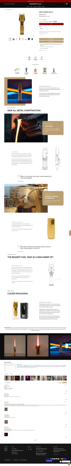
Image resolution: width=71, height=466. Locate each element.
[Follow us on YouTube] (31, 449)
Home (28, 6)
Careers (5, 450)
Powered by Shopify (23, 459)
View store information (44, 48)
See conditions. (44, 1)
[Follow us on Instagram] (28, 449)
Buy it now (51, 41)
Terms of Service (15, 453)
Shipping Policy (14, 452)
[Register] (65, 454)
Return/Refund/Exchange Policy (17, 450)
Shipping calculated (42, 16)
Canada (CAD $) (7, 459)
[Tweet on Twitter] (44, 50)
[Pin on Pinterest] (43, 50)
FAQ (51, 24)
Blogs (43, 6)
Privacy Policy (14, 448)
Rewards (35, 6)
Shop (31, 6)
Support (39, 6)
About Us (6, 448)
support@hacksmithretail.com (41, 448)
